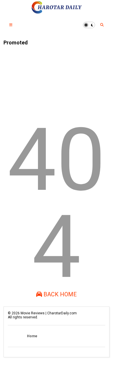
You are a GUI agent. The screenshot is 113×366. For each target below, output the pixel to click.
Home (32, 336)
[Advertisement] (36, 79)
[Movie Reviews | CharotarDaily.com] (56, 12)
